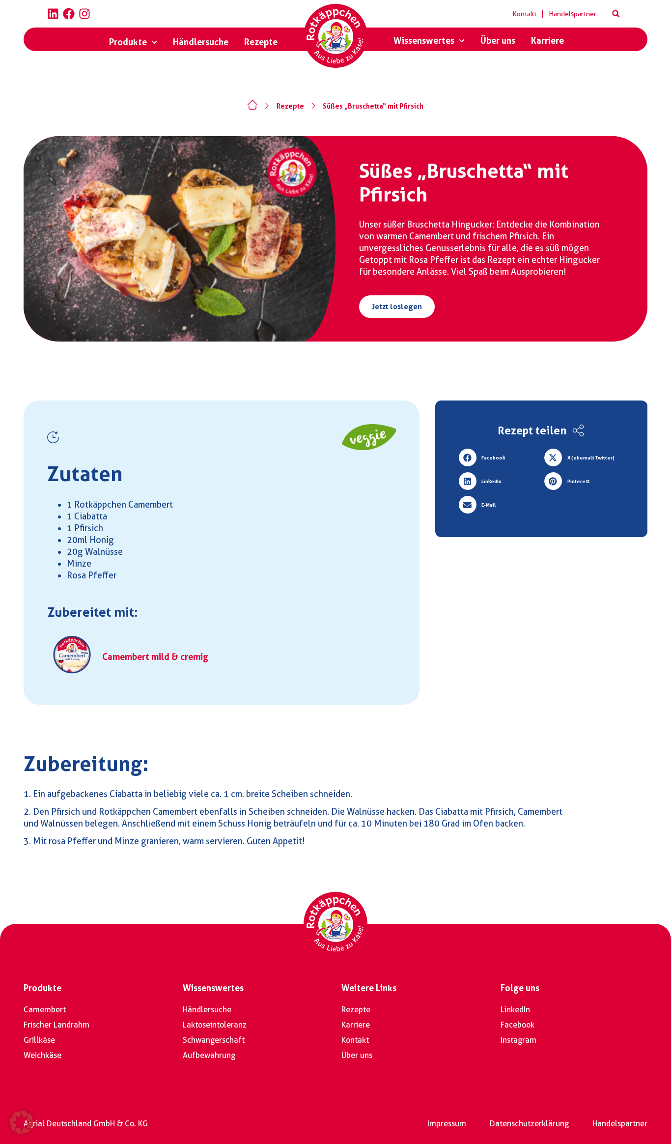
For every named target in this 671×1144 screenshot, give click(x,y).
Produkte (42, 988)
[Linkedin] (53, 14)
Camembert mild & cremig (155, 657)
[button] (616, 14)
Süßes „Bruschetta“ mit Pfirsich (373, 106)
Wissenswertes (213, 988)
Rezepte (290, 106)
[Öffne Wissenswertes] (462, 41)
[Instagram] (84, 14)
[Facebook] (69, 14)
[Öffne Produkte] (154, 42)
